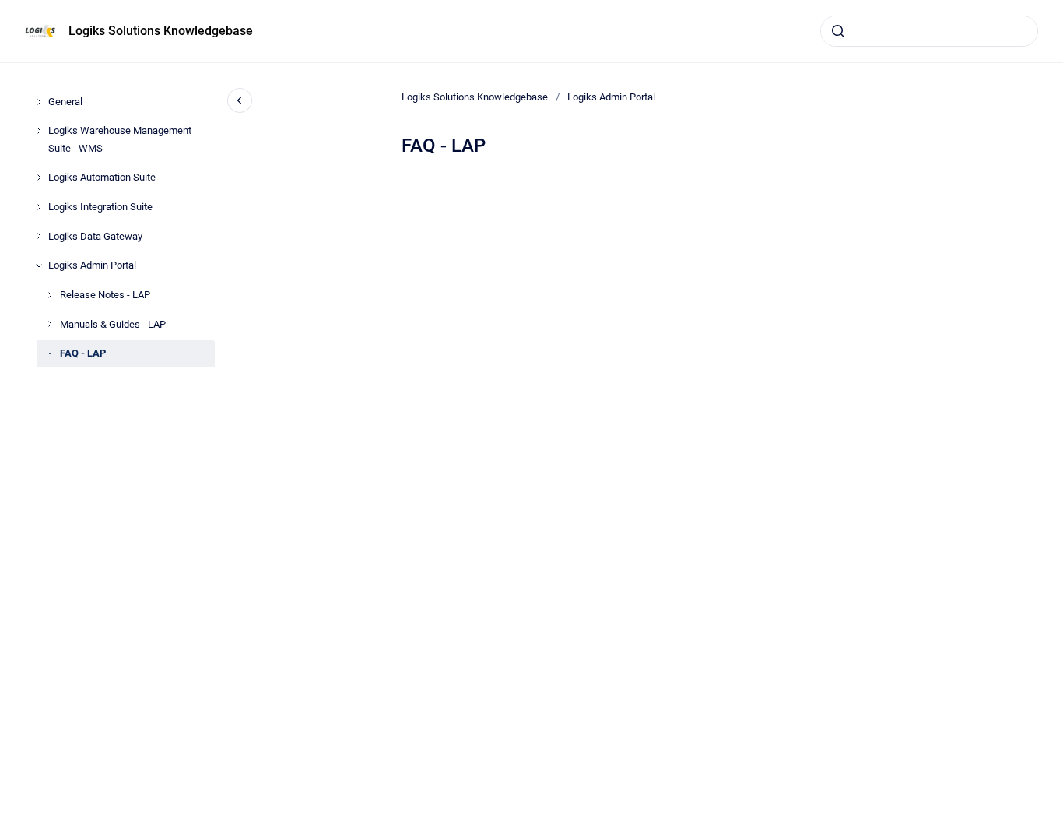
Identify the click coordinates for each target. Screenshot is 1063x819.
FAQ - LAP (83, 353)
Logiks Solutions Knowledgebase (160, 30)
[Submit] (838, 31)
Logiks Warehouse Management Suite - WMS (119, 139)
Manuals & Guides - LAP (113, 324)
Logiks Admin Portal (92, 265)
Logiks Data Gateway (95, 236)
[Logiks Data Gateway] (39, 236)
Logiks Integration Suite (100, 207)
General (65, 101)
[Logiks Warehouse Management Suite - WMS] (39, 131)
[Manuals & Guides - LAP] (50, 324)
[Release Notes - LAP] (50, 295)
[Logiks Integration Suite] (39, 207)
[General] (39, 102)
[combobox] (929, 31)
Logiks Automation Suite (102, 177)
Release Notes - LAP (105, 295)
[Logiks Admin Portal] (39, 265)
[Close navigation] (239, 100)
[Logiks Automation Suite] (39, 177)
